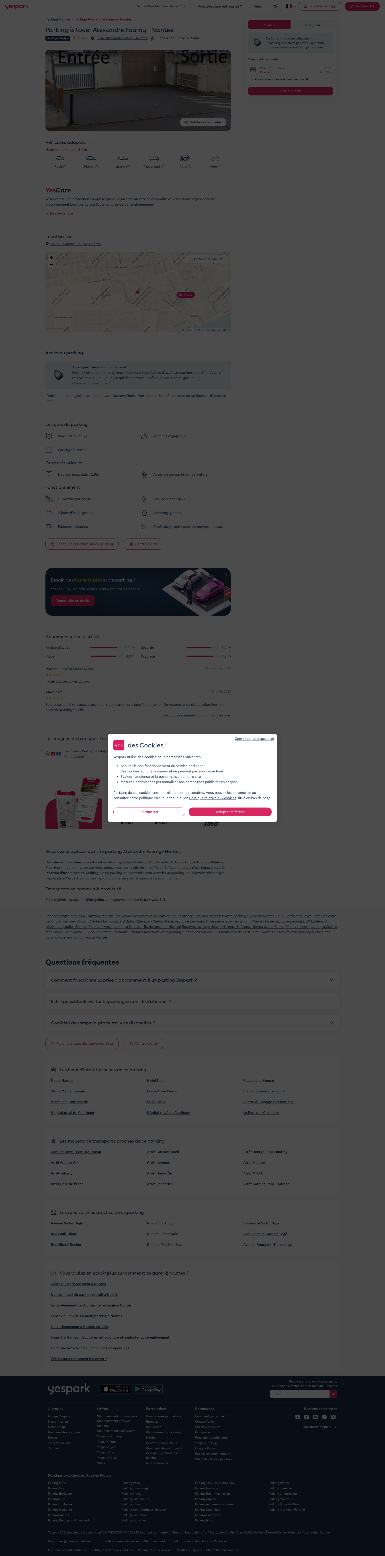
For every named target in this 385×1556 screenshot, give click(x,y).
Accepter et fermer (230, 812)
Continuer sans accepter (254, 738)
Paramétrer (149, 812)
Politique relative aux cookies (212, 798)
